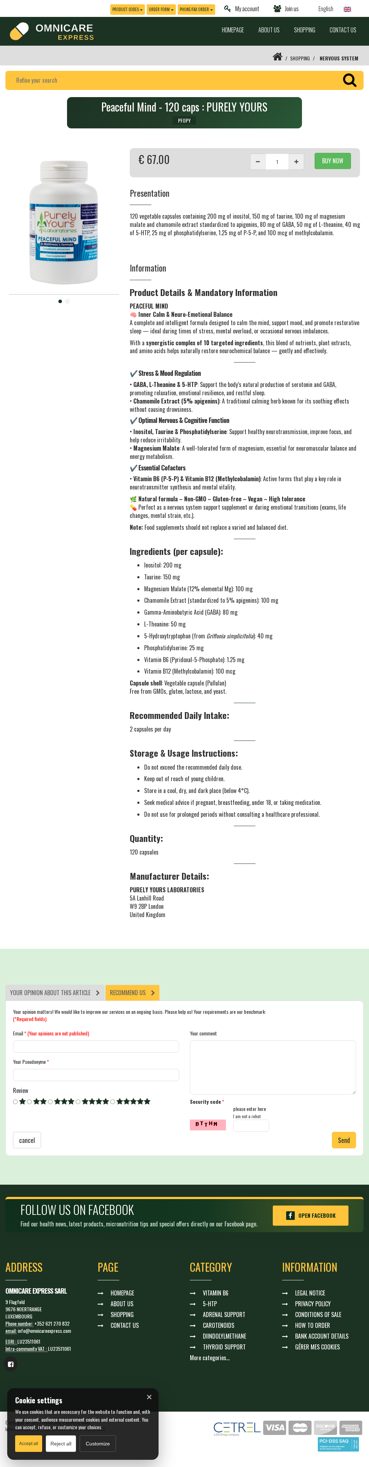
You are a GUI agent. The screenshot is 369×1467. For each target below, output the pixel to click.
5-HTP (210, 1303)
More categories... (210, 1357)
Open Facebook (316, 1215)
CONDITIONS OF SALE (318, 1314)
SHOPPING (304, 30)
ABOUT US (269, 30)
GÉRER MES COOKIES (317, 1347)
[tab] (55, 993)
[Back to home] (277, 58)
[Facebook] (11, 1363)
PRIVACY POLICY (313, 1303)
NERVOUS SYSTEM (339, 58)
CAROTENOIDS (218, 1325)
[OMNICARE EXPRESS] (51, 30)
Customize (98, 1444)
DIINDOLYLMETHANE (224, 1336)
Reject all (60, 1444)
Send (344, 1140)
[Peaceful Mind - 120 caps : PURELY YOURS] (64, 221)
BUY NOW (332, 160)
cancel (27, 1140)
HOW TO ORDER (312, 1325)
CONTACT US (343, 30)
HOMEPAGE (233, 30)
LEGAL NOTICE (310, 1293)
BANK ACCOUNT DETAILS (321, 1336)
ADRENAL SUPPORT (224, 1314)
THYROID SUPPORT (224, 1347)
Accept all (28, 1443)
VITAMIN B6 (215, 1293)
